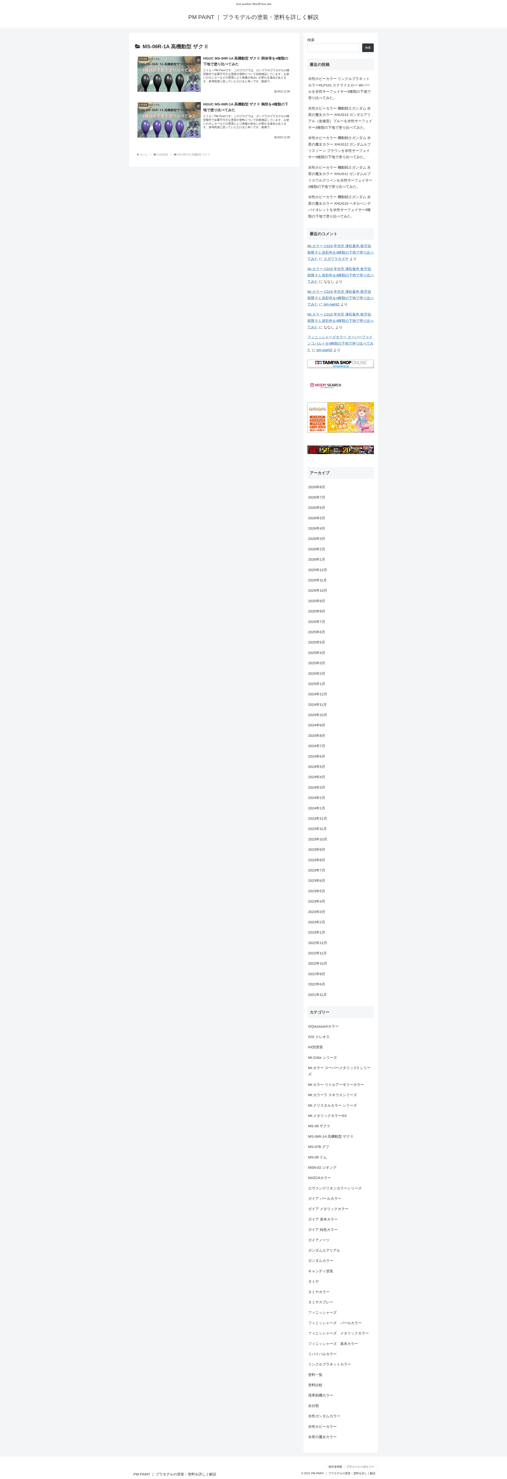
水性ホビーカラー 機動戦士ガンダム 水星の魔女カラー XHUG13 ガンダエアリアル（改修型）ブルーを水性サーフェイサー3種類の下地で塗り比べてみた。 (340, 118)
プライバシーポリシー (360, 1466)
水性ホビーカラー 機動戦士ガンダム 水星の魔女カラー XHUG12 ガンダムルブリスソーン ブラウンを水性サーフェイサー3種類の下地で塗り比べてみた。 (339, 147)
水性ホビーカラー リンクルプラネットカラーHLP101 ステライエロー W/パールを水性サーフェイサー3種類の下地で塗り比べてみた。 (339, 88)
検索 (310, 40)
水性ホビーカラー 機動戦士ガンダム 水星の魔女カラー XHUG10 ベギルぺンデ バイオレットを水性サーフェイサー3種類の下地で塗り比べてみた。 (339, 206)
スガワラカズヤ (336, 259)
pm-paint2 (331, 304)
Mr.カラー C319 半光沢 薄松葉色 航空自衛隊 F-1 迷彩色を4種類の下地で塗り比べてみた (340, 252)
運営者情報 (335, 1466)
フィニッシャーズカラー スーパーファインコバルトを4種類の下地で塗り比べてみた (340, 343)
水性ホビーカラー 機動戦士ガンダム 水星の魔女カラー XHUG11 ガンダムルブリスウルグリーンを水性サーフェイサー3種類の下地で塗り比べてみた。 (340, 177)
